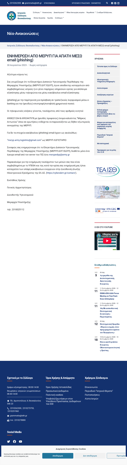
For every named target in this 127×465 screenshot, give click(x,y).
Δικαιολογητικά (59, 12)
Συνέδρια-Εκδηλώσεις (104, 12)
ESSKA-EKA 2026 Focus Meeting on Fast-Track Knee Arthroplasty (109, 296)
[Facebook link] (14, 441)
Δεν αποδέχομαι (90, 456)
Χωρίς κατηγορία (38, 65)
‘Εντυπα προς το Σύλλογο (107, 66)
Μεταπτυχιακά (103, 143)
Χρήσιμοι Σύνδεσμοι (81, 3)
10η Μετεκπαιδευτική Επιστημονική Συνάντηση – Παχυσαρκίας (109, 312)
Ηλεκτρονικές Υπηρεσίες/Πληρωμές (106, 81)
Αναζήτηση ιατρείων (105, 95)
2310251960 (13, 411)
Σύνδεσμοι (58, 18)
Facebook (112, 3)
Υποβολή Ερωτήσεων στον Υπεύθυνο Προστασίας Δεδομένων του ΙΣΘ (63, 401)
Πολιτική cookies (54, 394)
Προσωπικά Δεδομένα (57, 391)
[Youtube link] (20, 441)
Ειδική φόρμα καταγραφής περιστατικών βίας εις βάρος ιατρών (106, 113)
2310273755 (28, 408)
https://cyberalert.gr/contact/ (61, 173)
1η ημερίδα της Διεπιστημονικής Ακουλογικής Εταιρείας (107, 279)
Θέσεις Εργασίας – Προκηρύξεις (104, 102)
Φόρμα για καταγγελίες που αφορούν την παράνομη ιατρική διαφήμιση (106, 125)
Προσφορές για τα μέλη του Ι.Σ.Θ (106, 151)
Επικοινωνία (49, 3)
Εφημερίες (96, 3)
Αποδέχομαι (58, 456)
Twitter (115, 3)
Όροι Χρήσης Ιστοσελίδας (59, 387)
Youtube (118, 3)
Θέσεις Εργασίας (39, 18)
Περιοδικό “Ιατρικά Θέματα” (105, 136)
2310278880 (20, 420)
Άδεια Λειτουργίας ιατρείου (75, 12)
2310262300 (15, 3)
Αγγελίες (50, 18)
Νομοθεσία (90, 12)
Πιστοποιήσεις (92, 394)
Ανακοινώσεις (47, 12)
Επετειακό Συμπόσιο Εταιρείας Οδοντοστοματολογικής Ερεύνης (110, 346)
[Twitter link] (9, 441)
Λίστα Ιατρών (102, 88)
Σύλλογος (36, 12)
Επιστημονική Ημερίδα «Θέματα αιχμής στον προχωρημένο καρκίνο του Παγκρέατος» (110, 328)
